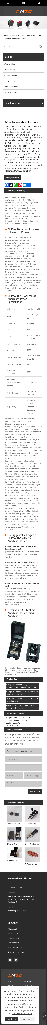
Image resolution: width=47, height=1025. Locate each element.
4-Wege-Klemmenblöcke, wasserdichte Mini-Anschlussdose (22, 692)
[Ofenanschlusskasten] (14, 814)
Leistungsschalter (11, 86)
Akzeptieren (28, 1019)
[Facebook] (10, 960)
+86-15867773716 (15, 888)
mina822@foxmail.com (17, 910)
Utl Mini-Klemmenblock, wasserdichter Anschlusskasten (22, 699)
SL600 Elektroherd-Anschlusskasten (15, 860)
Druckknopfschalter (12, 92)
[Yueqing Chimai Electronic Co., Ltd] (24, 11)
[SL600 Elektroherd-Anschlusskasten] (14, 852)
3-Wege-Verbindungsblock (33, 864)
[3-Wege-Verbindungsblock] (32, 854)
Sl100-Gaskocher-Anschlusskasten (33, 844)
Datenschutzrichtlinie (22, 1013)
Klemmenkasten (28, 35)
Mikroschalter (9, 81)
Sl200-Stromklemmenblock (33, 823)
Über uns (28, 981)
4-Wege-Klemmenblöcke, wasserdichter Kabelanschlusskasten (21, 686)
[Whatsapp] (16, 960)
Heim (10, 981)
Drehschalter (9, 69)
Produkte (15, 35)
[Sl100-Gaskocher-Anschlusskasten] (32, 834)
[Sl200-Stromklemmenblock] (32, 814)
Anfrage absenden (12, 177)
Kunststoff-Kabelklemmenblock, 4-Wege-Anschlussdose (20, 706)
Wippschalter (9, 64)
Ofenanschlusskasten (15, 823)
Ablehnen (12, 1019)
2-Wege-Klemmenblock (15, 844)
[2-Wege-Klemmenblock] (14, 834)
